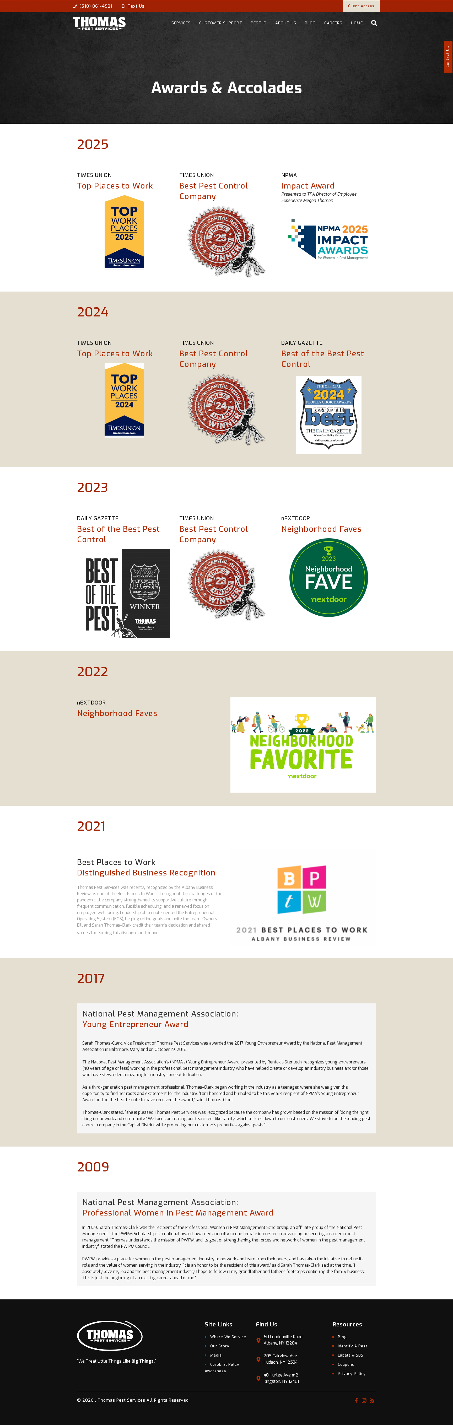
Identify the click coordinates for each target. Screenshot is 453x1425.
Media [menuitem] (216, 1355)
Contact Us (447, 56)
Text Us (136, 6)
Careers (333, 23)
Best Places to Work (116, 862)
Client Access (361, 6)
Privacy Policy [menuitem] (352, 1373)
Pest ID (259, 23)
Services (181, 23)
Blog (310, 23)
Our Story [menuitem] (219, 1346)
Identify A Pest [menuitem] (353, 1346)
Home (357, 23)
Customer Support (220, 23)
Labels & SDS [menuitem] (350, 1355)
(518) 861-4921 (95, 6)
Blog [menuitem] (342, 1337)
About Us (285, 23)
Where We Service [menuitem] (228, 1337)
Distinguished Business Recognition (146, 873)
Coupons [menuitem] (346, 1364)
